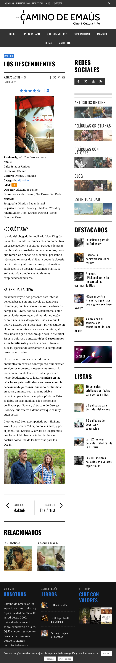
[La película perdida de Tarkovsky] (79, 242)
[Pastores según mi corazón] (44, 633)
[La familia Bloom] (51, 558)
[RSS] (101, 81)
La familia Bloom (47, 543)
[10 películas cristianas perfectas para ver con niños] (79, 388)
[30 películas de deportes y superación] (79, 422)
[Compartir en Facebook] (51, 77)
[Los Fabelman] (18, 558)
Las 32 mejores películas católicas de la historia (99, 443)
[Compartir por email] (63, 77)
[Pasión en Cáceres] (93, 354)
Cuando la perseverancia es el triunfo (97, 259)
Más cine (8, 55)
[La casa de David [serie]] (107, 135)
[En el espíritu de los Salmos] (44, 618)
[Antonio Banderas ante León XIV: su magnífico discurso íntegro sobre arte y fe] (97, 185)
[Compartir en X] (54, 77)
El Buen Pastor (58, 605)
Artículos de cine (89, 102)
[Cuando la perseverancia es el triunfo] (79, 257)
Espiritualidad (87, 199)
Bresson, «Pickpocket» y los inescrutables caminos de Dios (92, 279)
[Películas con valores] (95, 615)
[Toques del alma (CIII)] (83, 209)
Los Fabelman (12, 543)
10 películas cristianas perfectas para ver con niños (98, 390)
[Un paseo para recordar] (83, 135)
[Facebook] (78, 81)
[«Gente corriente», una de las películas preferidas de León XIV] (107, 112)
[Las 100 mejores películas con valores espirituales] (79, 460)
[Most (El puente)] (97, 135)
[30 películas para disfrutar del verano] (79, 407)
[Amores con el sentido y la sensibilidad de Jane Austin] (79, 321)
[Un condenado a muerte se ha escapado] (83, 162)
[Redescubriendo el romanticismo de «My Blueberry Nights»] (97, 112)
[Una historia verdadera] (107, 162)
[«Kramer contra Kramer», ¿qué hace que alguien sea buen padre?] (79, 298)
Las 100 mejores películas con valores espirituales (99, 462)
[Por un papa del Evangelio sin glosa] (107, 209)
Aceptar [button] (106, 653)
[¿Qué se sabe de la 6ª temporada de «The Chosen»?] (83, 185)
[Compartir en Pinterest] (59, 77)
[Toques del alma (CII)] (97, 209)
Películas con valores (86, 150)
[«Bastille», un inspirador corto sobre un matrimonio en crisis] (83, 112)
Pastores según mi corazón (59, 635)
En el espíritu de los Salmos (59, 620)
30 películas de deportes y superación (95, 424)
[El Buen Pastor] (44, 605)
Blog (78, 176)
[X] (86, 81)
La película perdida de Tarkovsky (97, 241)
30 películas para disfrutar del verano (98, 407)
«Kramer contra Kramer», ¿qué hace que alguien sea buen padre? (93, 302)
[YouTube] (93, 81)
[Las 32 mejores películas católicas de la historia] (79, 441)
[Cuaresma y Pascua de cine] (107, 185)
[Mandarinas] (97, 162)
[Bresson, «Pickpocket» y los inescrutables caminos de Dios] (79, 275)
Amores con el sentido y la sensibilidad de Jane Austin (92, 325)
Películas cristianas (92, 126)
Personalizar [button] (65, 659)
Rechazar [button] (50, 659)
